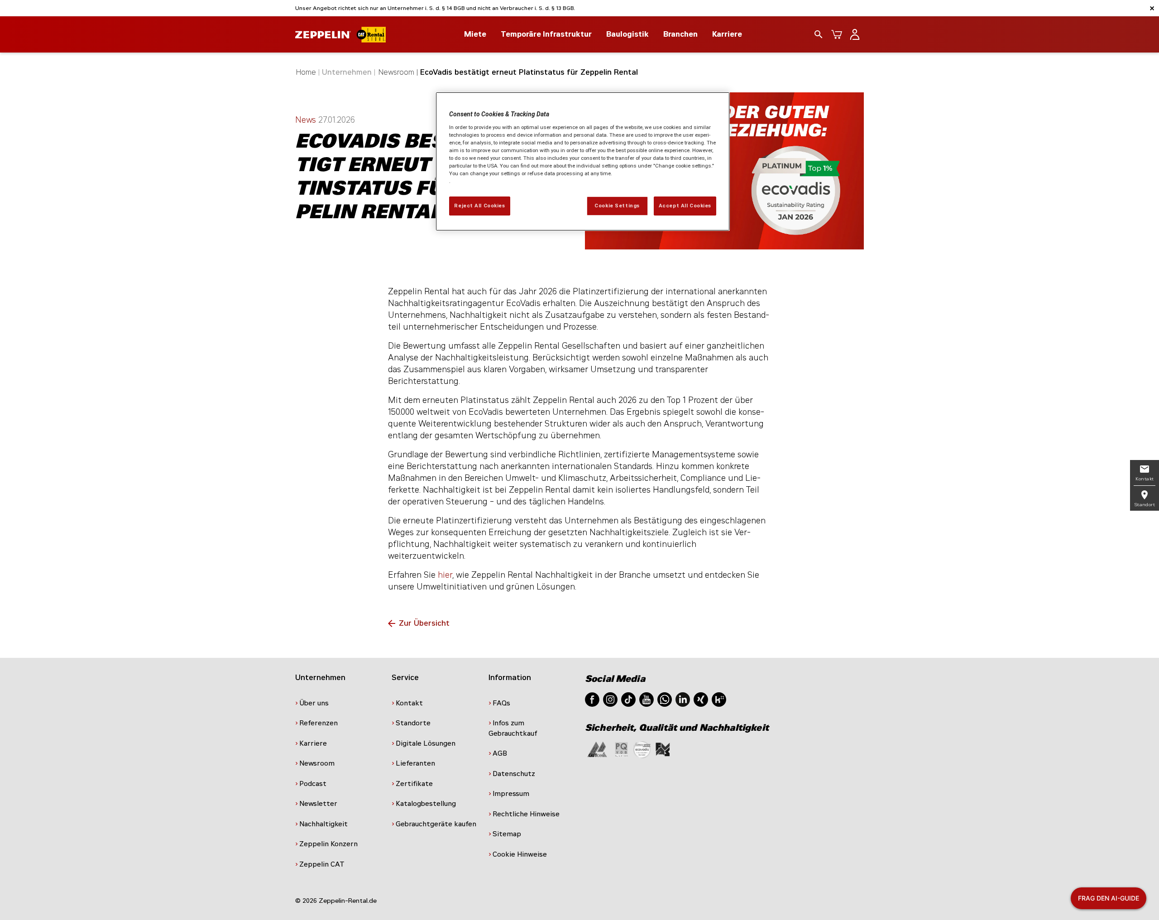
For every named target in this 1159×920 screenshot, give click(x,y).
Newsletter (318, 804)
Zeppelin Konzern (328, 844)
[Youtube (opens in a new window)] (646, 699)
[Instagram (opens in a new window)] (610, 699)
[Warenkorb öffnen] (837, 34)
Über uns (314, 703)
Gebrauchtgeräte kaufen (436, 824)
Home (306, 72)
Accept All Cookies (685, 205)
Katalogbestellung (426, 804)
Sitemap (507, 834)
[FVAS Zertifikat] (663, 749)
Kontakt (409, 703)
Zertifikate (414, 784)
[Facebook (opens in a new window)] (592, 699)
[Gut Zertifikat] (597, 749)
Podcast (312, 784)
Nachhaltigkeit (323, 824)
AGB (500, 753)
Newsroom (396, 72)
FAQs (501, 703)
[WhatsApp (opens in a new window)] (664, 699)
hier (445, 575)
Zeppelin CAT (322, 864)
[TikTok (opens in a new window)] (628, 699)
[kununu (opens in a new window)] (719, 699)
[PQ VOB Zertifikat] (621, 749)
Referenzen (318, 723)
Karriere (727, 34)
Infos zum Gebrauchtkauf (513, 728)
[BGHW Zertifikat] (642, 749)
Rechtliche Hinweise (526, 814)
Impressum (511, 794)
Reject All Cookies (479, 205)
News (306, 120)
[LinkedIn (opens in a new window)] (682, 699)
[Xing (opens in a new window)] (701, 699)
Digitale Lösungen (425, 743)
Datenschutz (514, 774)
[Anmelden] (855, 34)
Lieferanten (415, 763)
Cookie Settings (617, 205)
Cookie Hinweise (520, 854)
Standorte (413, 723)
